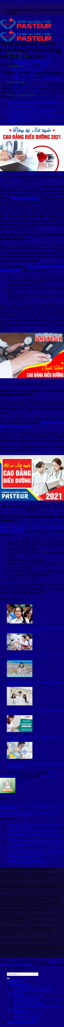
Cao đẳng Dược (18, 984)
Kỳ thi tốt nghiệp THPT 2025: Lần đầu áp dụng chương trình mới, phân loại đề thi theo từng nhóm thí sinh (35, 853)
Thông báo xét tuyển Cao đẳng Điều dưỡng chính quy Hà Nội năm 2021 (31, 111)
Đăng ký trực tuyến (21, 95)
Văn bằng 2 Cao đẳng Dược (32, 62)
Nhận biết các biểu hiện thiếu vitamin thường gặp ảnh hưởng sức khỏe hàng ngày (33, 834)
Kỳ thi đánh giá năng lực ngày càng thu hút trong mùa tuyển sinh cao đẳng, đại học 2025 (34, 844)
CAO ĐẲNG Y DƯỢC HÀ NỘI (28, 963)
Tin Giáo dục (16, 82)
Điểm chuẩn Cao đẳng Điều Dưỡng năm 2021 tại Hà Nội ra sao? (33, 104)
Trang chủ (14, 980)
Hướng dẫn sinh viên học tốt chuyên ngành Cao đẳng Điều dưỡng (32, 861)
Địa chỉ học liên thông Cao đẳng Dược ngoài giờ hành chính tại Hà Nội (30, 813)
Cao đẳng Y (15, 993)
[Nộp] (8, 978)
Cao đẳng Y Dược (24, 198)
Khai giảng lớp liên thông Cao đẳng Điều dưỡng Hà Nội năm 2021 (34, 119)
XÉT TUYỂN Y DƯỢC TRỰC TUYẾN (32, 424)
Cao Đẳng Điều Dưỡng (10, 35)
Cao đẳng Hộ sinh (26, 1000)
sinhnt (44, 64)
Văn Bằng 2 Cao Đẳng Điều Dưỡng (37, 1006)
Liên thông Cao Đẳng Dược (32, 987)
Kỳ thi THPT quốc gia (28, 1013)
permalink (48, 776)
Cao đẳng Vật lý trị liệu (29, 1003)
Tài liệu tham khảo (26, 1019)
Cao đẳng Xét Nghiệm (29, 69)
